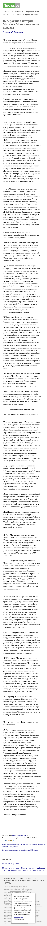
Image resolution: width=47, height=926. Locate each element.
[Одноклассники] (8, 840)
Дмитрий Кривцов (13, 32)
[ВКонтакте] (6, 840)
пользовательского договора (18, 891)
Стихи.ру (40, 880)
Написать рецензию (10, 863)
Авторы (6, 12)
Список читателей (9, 844)
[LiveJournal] (13, 840)
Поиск (37, 12)
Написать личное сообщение (33, 868)
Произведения (18, 12)
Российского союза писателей (19, 923)
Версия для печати (24, 844)
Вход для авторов (30, 14)
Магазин (6, 14)
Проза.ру (7, 883)
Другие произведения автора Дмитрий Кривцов (20, 850)
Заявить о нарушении (10, 847)
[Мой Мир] (11, 840)
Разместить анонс (39, 844)
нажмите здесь (18, 917)
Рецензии (30, 12)
